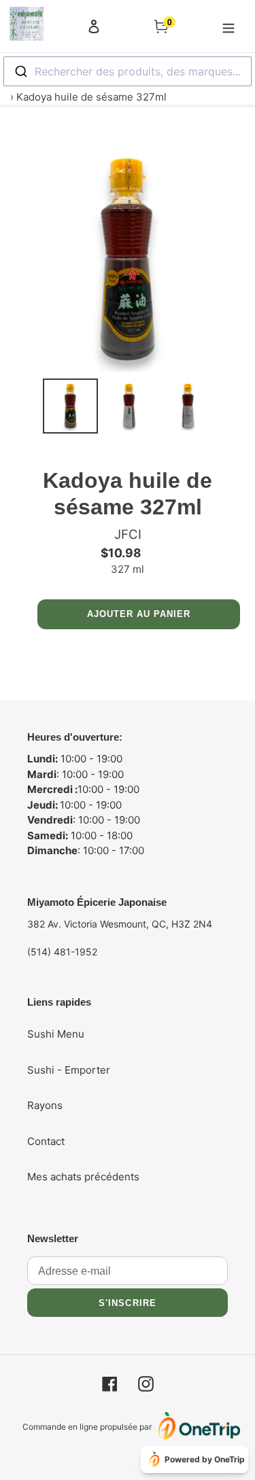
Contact (46, 1141)
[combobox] (127, 71)
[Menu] (228, 26)
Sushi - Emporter (68, 1069)
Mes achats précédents (83, 1176)
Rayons (45, 1105)
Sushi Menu (55, 1033)
